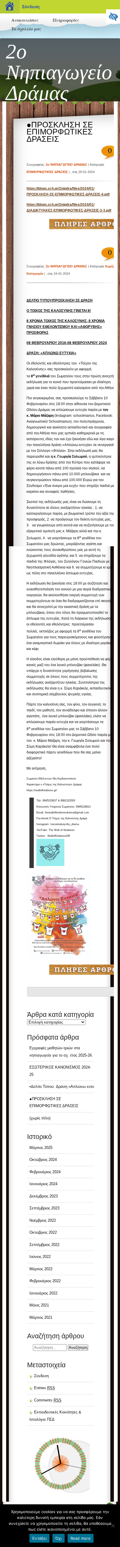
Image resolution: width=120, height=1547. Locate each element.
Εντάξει (39, 1538)
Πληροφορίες (66, 20)
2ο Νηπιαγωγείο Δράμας (59, 72)
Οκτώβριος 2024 (43, 1159)
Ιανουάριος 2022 (43, 1293)
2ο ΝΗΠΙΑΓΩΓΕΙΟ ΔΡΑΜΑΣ (66, 164)
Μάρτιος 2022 (40, 1269)
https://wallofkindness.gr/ (42, 790)
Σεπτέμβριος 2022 (44, 1244)
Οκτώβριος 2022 (43, 1232)
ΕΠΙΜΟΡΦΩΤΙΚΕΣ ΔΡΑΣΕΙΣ (47, 172)
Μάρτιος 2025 (40, 1147)
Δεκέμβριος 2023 (43, 1196)
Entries (44, 1388)
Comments (47, 1400)
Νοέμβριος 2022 (42, 1220)
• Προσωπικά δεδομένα (71, 41)
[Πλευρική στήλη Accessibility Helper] (113, 16)
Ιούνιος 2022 (40, 1256)
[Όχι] (113, 1526)
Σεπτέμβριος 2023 (44, 1208)
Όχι (58, 1538)
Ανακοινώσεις (24, 20)
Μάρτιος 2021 (40, 1317)
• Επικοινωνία (22, 49)
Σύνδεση (31, 6)
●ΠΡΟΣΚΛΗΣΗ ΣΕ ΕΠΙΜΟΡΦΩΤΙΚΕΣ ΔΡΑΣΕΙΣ (60, 132)
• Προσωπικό (21, 38)
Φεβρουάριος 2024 (45, 1172)
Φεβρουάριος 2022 (45, 1281)
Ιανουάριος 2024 (43, 1184)
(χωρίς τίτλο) (39, 1118)
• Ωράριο (59, 29)
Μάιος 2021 (39, 1305)
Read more (80, 1538)
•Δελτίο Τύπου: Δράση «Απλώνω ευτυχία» (65, 1086)
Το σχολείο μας (26, 29)
